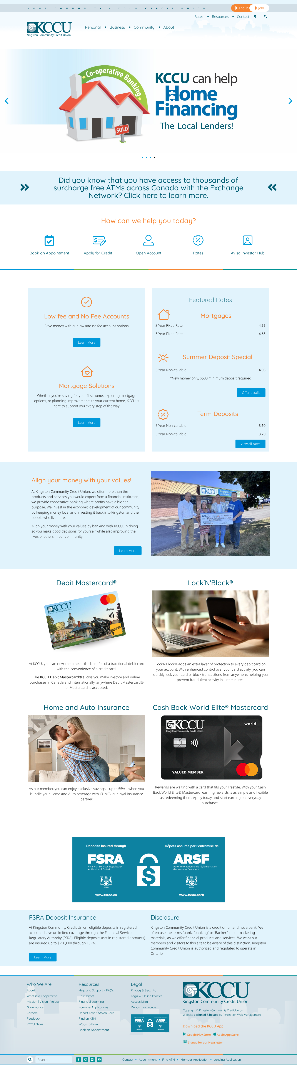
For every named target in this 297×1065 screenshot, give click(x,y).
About (168, 27)
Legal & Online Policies (146, 996)
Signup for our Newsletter (205, 1042)
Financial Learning (91, 1002)
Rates (198, 253)
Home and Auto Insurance (86, 707)
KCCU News (35, 1024)
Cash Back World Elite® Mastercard (210, 707)
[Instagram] (85, 1059)
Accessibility (139, 1002)
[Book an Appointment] (49, 240)
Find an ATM (87, 1018)
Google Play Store (198, 1035)
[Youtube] (99, 1059)
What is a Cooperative (42, 996)
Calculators (86, 996)
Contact (127, 1060)
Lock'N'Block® (210, 582)
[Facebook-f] (78, 1059)
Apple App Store (228, 1035)
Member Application (194, 1060)
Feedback (33, 1018)
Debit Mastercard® (86, 582)
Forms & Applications (93, 1007)
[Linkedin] (92, 1059)
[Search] (30, 1059)
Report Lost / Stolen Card (96, 1013)
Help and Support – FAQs (96, 990)
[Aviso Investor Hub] (247, 240)
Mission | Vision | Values (43, 1002)
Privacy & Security (143, 990)
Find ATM (168, 1060)
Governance (35, 1007)
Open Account (148, 253)
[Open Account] (148, 240)
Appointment (148, 1060)
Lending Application (227, 1060)
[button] (6, 101)
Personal (93, 27)
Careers (32, 1013)
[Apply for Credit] (98, 240)
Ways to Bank (88, 1024)
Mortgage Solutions (86, 385)
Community (144, 27)
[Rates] (198, 240)
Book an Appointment (49, 253)
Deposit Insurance (143, 1007)
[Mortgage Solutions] (86, 371)
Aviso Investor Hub (248, 253)
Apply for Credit (98, 253)
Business (117, 27)
